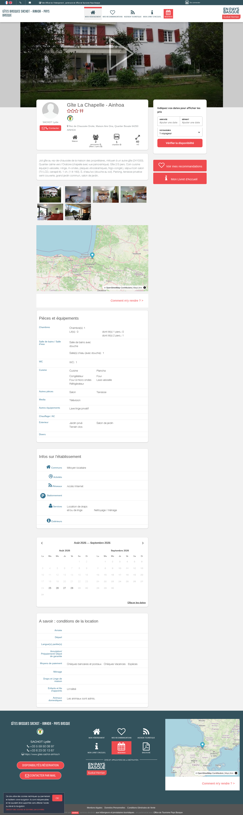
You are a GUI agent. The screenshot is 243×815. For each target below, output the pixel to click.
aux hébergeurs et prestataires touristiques (115, 812)
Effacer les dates (137, 602)
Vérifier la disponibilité (180, 143)
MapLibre (137, 287)
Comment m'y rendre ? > (127, 300)
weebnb (75, 813)
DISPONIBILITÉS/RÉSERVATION (40, 765)
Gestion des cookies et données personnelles (25, 809)
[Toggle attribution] (145, 288)
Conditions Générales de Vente (141, 808)
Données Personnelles (114, 808)
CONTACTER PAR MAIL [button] (42, 775)
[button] (50, 128)
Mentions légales (94, 808)
